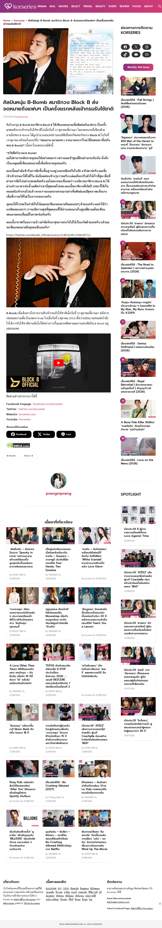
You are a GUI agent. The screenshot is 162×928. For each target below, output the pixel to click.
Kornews (19, 21)
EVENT (113, 6)
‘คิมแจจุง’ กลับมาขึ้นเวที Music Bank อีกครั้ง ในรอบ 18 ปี (21, 729)
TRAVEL (87, 6)
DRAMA (42, 6)
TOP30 (66, 888)
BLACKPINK (51, 888)
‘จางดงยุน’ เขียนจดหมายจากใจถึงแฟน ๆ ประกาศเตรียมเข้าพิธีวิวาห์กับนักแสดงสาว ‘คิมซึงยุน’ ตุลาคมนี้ (22, 618)
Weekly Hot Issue (138, 67)
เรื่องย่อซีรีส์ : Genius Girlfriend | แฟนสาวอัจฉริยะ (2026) (138, 346)
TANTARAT (53, 574)
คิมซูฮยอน (84, 888)
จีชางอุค (59, 892)
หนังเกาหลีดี (90, 895)
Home (6, 21)
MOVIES (63, 6)
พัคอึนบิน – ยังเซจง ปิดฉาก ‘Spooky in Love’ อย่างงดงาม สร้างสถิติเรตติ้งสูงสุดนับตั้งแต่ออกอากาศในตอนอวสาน (21, 558)
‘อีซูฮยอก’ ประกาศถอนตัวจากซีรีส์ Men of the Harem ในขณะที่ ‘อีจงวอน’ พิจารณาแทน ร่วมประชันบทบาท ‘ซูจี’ (138, 142)
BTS (60, 888)
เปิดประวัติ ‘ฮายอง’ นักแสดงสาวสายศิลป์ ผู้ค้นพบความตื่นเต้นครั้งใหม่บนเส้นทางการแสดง (138, 228)
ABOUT (148, 6)
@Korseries (9, 903)
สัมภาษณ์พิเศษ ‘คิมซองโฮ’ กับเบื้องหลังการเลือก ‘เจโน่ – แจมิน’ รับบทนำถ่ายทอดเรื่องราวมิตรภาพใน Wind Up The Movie (94, 840)
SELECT (75, 6)
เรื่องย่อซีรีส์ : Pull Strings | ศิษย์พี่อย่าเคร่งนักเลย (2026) (137, 103)
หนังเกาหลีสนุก (52, 899)
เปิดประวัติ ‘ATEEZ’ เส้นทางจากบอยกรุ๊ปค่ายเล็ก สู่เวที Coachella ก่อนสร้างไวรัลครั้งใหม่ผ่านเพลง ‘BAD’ (94, 734)
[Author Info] (58, 487)
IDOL (53, 6)
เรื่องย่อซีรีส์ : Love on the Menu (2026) (137, 462)
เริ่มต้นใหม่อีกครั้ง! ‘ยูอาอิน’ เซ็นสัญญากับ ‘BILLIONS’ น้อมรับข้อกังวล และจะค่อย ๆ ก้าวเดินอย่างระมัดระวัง (22, 840)
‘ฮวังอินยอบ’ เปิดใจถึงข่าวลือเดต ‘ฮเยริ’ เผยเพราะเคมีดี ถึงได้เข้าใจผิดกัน (94, 670)
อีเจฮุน (84, 899)
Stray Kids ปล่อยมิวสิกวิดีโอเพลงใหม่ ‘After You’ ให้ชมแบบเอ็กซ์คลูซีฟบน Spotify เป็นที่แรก (22, 789)
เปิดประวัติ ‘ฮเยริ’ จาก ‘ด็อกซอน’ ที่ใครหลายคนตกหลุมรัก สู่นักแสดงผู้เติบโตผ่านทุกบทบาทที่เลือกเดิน (137, 677)
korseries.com (27, 414)
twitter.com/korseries (32, 409)
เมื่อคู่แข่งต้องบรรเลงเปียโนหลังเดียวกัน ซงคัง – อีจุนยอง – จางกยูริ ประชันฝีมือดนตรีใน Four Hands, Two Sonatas (58, 559)
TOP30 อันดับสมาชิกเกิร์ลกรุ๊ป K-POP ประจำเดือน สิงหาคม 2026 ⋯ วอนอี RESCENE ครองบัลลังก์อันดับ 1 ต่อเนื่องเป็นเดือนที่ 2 (58, 676)
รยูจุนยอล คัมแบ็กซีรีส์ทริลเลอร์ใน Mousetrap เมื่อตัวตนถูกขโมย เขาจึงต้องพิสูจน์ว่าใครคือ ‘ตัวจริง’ (57, 618)
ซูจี (100, 892)
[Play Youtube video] (58, 362)
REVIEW (124, 6)
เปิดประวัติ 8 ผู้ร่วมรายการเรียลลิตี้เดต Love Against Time (136, 532)
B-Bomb (11, 455)
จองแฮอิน (50, 892)
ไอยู (90, 899)
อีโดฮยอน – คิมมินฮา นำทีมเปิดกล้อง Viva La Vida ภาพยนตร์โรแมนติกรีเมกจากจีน (94, 787)
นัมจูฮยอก (50, 895)
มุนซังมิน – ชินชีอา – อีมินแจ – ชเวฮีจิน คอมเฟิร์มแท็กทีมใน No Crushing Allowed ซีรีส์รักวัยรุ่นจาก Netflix (59, 840)
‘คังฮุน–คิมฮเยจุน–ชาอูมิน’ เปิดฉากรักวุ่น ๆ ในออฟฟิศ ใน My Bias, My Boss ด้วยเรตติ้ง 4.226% (138, 307)
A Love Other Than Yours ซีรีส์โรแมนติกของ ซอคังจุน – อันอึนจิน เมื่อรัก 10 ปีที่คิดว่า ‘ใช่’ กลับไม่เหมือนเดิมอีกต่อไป (21, 674)
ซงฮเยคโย (82, 892)
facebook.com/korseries (48, 404)
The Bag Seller (54, 797)
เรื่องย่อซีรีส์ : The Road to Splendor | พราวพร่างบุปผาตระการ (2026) (137, 268)
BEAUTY (101, 6)
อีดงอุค (78, 899)
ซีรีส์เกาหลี (93, 892)
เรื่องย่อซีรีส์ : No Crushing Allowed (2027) (57, 785)
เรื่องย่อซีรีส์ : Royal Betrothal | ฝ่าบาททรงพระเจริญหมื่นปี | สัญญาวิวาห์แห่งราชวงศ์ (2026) (136, 386)
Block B (28, 455)
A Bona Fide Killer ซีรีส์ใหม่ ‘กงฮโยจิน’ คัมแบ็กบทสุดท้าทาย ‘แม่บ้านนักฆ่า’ (137, 425)
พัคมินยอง (69, 895)
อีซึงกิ (71, 899)
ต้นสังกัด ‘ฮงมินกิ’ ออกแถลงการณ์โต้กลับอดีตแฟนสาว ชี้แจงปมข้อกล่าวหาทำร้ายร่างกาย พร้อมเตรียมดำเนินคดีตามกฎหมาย (138, 186)
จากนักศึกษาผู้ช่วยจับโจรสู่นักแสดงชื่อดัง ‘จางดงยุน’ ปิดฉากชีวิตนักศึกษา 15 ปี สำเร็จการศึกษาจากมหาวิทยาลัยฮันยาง (58, 734)
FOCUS (136, 6)
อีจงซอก (63, 899)
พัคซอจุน (60, 895)
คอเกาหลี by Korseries (25, 899)
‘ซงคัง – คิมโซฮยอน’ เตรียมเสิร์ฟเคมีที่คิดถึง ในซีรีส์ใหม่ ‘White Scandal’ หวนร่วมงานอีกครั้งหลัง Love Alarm (94, 558)
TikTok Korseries (32, 903)
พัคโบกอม (79, 895)
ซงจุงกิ (74, 892)
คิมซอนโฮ (74, 888)
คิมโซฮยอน (95, 888)
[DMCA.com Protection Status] (18, 446)
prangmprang (21, 116)
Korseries (25, 419)
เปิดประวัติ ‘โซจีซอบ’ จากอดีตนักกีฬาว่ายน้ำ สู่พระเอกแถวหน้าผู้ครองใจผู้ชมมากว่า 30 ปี (138, 725)
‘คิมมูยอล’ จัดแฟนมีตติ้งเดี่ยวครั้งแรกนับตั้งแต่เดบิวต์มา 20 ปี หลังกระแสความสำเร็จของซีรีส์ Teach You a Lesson (94, 618)
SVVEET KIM (17, 574)
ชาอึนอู (67, 892)
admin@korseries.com (118, 901)
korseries (88, 578)
